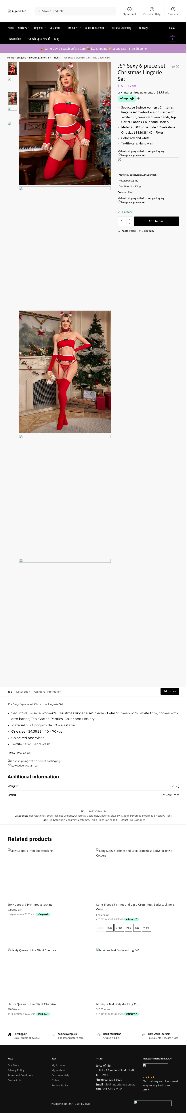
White (146, 927)
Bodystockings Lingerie (60, 815)
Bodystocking (57, 819)
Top (10, 691)
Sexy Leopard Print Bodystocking (30, 904)
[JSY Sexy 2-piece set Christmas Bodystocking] (173, 66)
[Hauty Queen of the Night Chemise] (49, 973)
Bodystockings (37, 815)
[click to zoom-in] (65, 123)
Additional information (47, 691)
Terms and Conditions (20, 1075)
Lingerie (21, 57)
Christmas (80, 815)
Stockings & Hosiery (40, 57)
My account (129, 14)
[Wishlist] (85, 854)
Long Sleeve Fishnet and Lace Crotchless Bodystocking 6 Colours (135, 907)
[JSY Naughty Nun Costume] (177, 66)
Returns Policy (59, 1085)
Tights (57, 57)
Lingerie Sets (106, 815)
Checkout (173, 14)
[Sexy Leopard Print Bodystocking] (49, 874)
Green (119, 927)
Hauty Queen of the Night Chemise (32, 1004)
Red (137, 927)
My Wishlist (58, 1070)
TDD (87, 1103)
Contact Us (14, 1080)
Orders (55, 1080)
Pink (128, 927)
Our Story (13, 1065)
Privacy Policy (16, 1070)
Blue (109, 927)
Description (23, 691)
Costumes (92, 815)
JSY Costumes (137, 819)
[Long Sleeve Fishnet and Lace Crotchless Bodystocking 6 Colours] (137, 874)
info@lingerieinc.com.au (120, 1084)
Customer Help (152, 14)
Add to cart (157, 221)
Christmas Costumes (77, 819)
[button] (130, 219)
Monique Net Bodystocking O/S (117, 1004)
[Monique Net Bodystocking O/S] (137, 973)
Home (10, 57)
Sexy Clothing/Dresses (128, 815)
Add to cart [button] (49, 922)
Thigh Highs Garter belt (103, 819)
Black (101, 927)
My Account (58, 1065)
